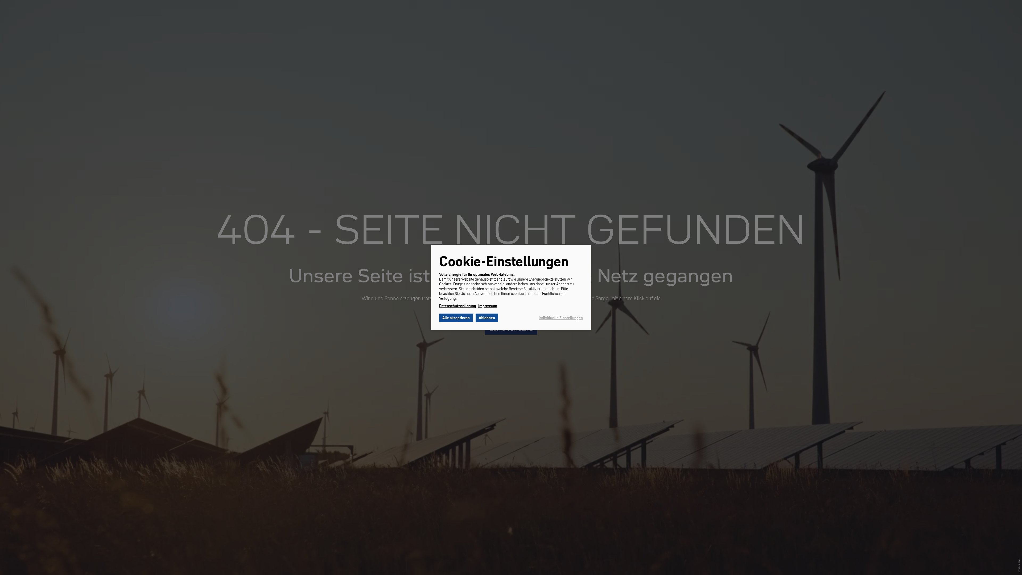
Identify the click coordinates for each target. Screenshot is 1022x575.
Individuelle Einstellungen (561, 318)
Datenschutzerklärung (457, 306)
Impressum (487, 306)
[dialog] (511, 287)
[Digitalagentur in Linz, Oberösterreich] (1019, 566)
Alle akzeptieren (456, 318)
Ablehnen (487, 318)
